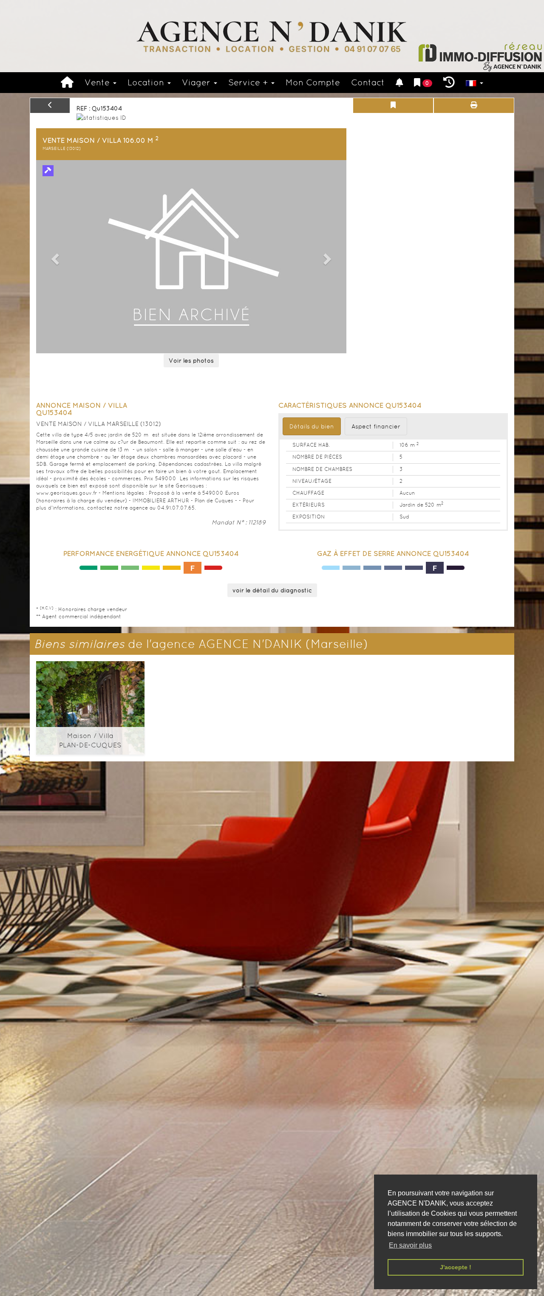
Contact (368, 82)
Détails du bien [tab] (311, 426)
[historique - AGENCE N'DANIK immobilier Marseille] (449, 82)
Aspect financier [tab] (375, 426)
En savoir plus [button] (410, 1245)
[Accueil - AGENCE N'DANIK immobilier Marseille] (67, 82)
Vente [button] (98, 82)
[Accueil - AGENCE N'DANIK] (272, 36)
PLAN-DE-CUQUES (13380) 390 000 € (90, 701)
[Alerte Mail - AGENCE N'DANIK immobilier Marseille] (399, 82)
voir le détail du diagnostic (272, 590)
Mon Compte (313, 82)
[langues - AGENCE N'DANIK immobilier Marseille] (474, 82)
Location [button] (147, 82)
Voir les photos (191, 360)
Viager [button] (197, 82)
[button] (54, 256)
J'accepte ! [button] (455, 1267)
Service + (249, 82)
